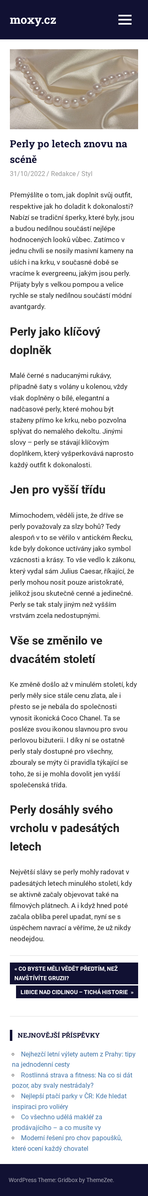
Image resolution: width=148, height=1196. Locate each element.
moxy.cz (33, 19)
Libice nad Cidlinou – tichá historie (74, 993)
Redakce (63, 174)
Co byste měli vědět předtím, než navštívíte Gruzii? (66, 973)
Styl (86, 174)
